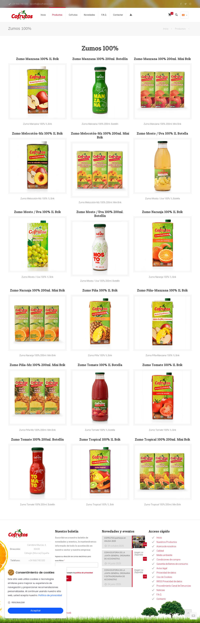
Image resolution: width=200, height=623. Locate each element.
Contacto (161, 599)
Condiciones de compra (168, 559)
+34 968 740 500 (20, 4)
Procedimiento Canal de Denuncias (174, 586)
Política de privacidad (50, 595)
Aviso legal (162, 568)
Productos (180, 29)
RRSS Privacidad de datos (169, 581)
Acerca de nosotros (166, 546)
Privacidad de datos (166, 572)
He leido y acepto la (75, 572)
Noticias (161, 590)
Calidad (160, 551)
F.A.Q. (159, 594)
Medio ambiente (164, 555)
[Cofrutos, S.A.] (22, 15)
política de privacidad (84, 572)
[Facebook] (180, 4)
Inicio (165, 29)
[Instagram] (190, 4)
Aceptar (35, 610)
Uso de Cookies (164, 577)
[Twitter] (185, 4)
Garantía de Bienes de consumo (172, 564)
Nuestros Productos (167, 542)
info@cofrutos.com (43, 4)
